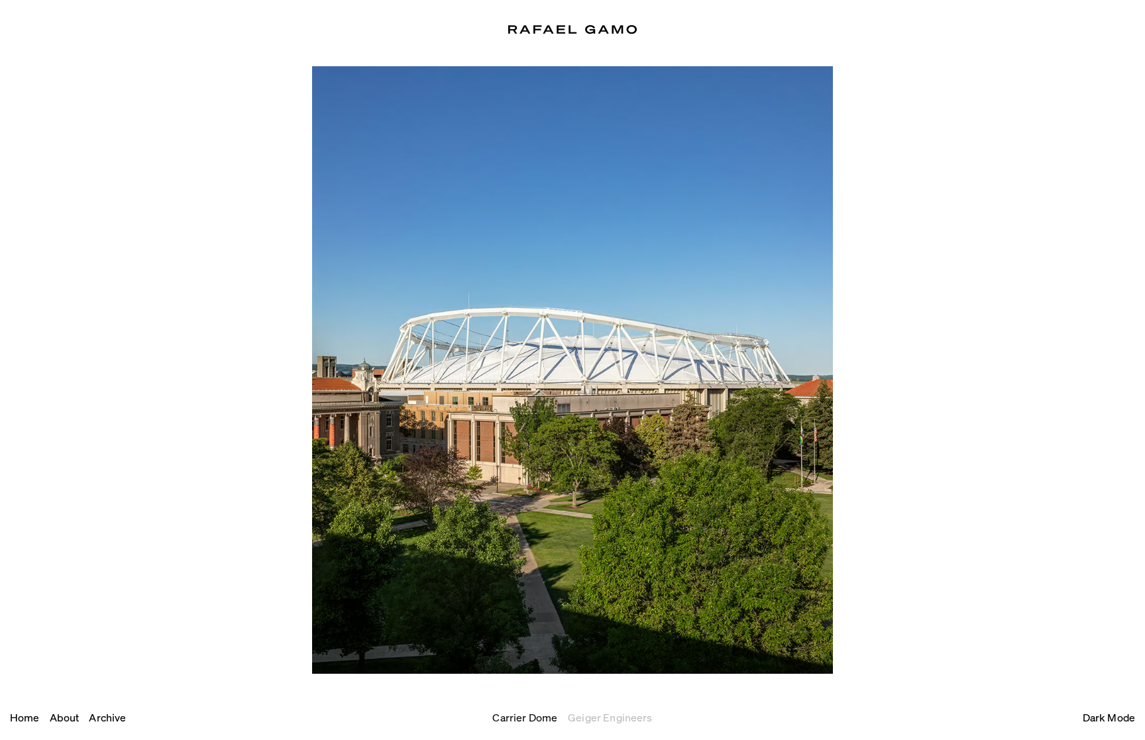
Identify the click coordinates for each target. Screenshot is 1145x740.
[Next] (572, 370)
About (65, 717)
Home (25, 717)
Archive (107, 717)
